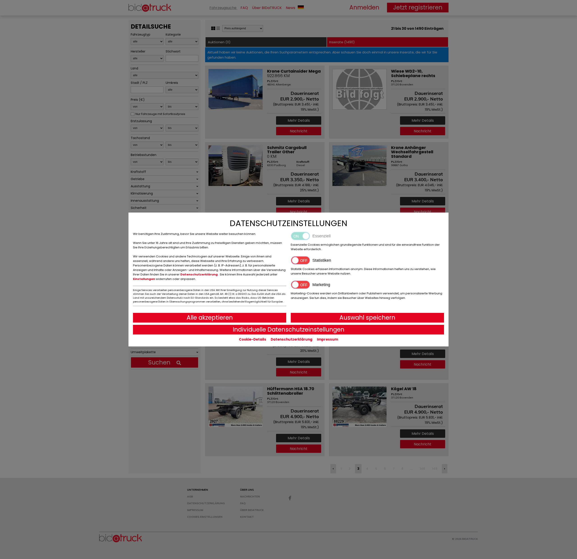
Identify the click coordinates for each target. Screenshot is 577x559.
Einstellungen (144, 279)
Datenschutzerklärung (199, 274)
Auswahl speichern (367, 318)
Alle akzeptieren (210, 318)
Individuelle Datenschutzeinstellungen (288, 329)
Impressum (327, 339)
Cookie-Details (252, 339)
